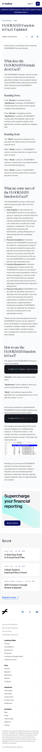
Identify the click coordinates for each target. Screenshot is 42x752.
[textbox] (21, 369)
